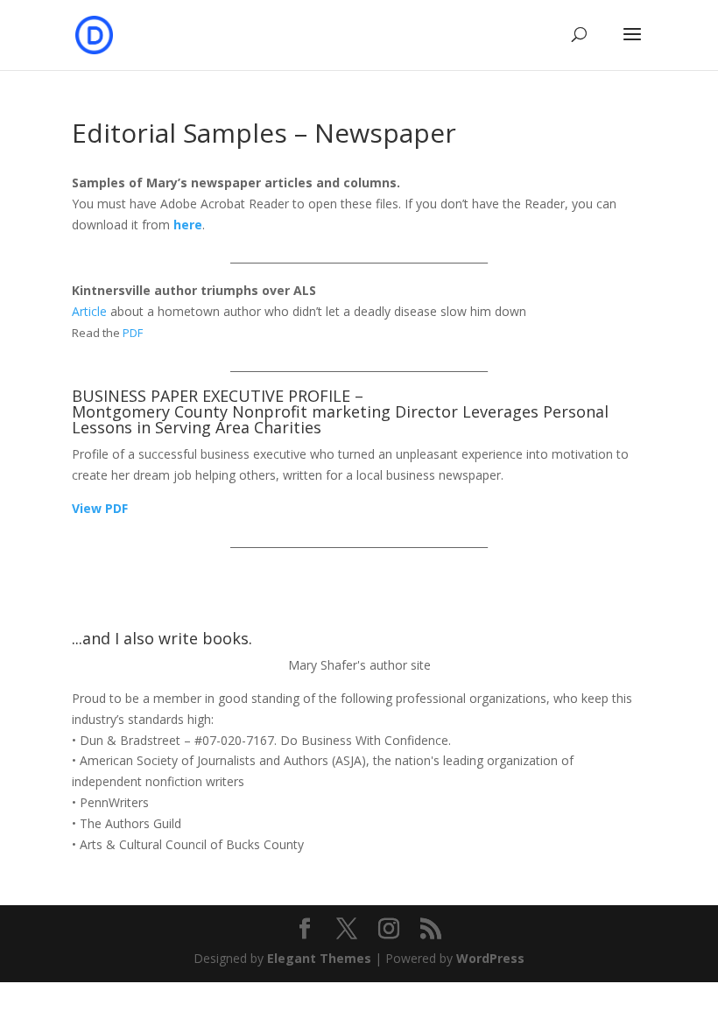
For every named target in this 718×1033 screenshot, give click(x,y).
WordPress (490, 958)
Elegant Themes (319, 958)
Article (89, 311)
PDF (133, 333)
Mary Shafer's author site (359, 665)
